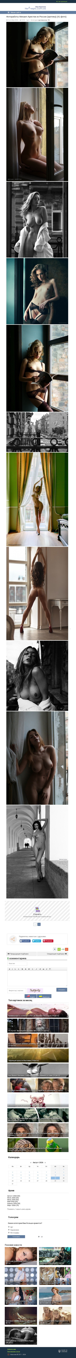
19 (29, 1178)
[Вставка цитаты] (43, 969)
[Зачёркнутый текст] (18, 969)
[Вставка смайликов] (32, 969)
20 (37, 1178)
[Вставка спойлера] (50, 969)
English (32, 997)
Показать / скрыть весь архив (18, 1209)
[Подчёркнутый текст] (15, 969)
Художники (14, 1230)
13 (37, 1175)
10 (12, 1175)
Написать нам (11, 1349)
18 (21, 1178)
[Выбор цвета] (36, 969)
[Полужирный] (9, 969)
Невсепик (35, 7)
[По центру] (25, 969)
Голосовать (16, 1236)
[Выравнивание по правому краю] (29, 969)
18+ (49, 20)
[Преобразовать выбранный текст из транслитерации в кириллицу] (46, 969)
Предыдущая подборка (18, 954)
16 (63, 1175)
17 (12, 1178)
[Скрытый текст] (40, 969)
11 (21, 1175)
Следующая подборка (56, 954)
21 (46, 1178)
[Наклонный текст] (12, 969)
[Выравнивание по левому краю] (22, 969)
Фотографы (14, 1233)
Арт (11, 1227)
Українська (45, 997)
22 (55, 1178)
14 (46, 1175)
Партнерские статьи (13, 1351)
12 (29, 1175)
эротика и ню (42, 20)
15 (55, 1175)
